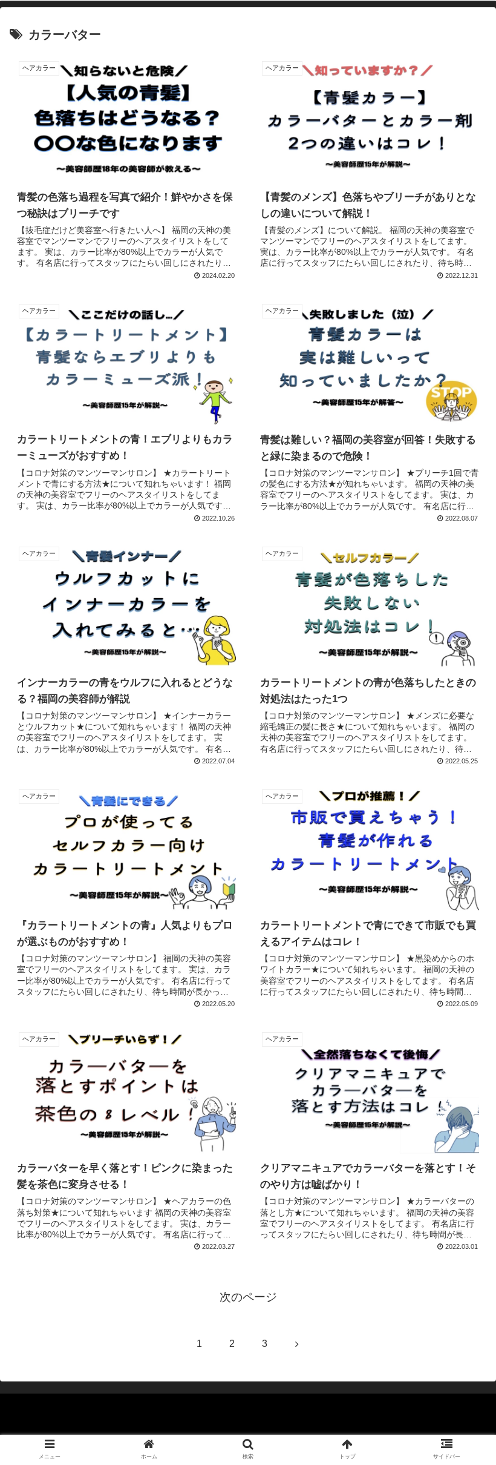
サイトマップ (89, 1426)
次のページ (248, 1297)
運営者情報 (407, 1426)
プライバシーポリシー (248, 1426)
